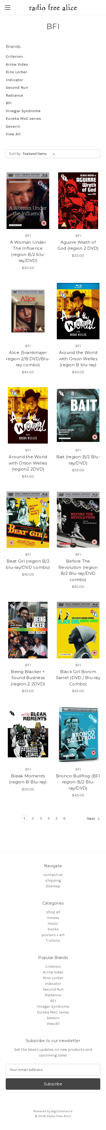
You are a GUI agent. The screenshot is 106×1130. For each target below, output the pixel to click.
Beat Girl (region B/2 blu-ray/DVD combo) (28, 564)
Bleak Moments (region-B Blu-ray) (28, 779)
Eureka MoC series (23, 118)
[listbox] (40, 154)
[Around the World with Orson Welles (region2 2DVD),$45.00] (28, 415)
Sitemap (53, 886)
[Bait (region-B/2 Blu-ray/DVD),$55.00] (78, 415)
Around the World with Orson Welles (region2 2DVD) (28, 463)
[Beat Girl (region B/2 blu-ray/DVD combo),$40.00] (28, 519)
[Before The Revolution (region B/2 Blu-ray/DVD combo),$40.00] (78, 519)
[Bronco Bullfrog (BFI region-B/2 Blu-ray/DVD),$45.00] (78, 734)
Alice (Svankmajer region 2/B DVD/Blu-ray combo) (28, 358)
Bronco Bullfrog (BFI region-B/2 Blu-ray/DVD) (78, 782)
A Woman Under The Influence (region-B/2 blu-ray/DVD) (28, 251)
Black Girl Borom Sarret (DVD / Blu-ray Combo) (78, 677)
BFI (9, 102)
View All (13, 134)
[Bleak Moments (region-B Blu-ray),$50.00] (28, 734)
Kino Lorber (16, 71)
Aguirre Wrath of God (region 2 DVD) (78, 245)
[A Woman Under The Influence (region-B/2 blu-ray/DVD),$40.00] (28, 200)
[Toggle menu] (7, 7)
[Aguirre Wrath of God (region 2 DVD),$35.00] (78, 200)
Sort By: (15, 154)
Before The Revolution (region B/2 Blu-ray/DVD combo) (78, 570)
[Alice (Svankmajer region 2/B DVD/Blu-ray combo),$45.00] (28, 311)
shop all (53, 912)
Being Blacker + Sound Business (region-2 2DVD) (28, 677)
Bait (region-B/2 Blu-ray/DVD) (78, 460)
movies (53, 917)
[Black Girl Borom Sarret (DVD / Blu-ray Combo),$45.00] (78, 630)
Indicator (14, 79)
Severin (13, 126)
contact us (53, 874)
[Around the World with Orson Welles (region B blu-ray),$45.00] (78, 311)
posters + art (53, 935)
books (53, 929)
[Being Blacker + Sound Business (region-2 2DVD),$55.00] (28, 630)
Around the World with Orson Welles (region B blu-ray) (78, 358)
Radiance (14, 95)
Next (91, 819)
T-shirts (53, 940)
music (53, 923)
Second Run (17, 87)
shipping (53, 880)
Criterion (14, 56)
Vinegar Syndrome (23, 110)
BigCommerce (62, 1111)
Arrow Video (17, 64)
